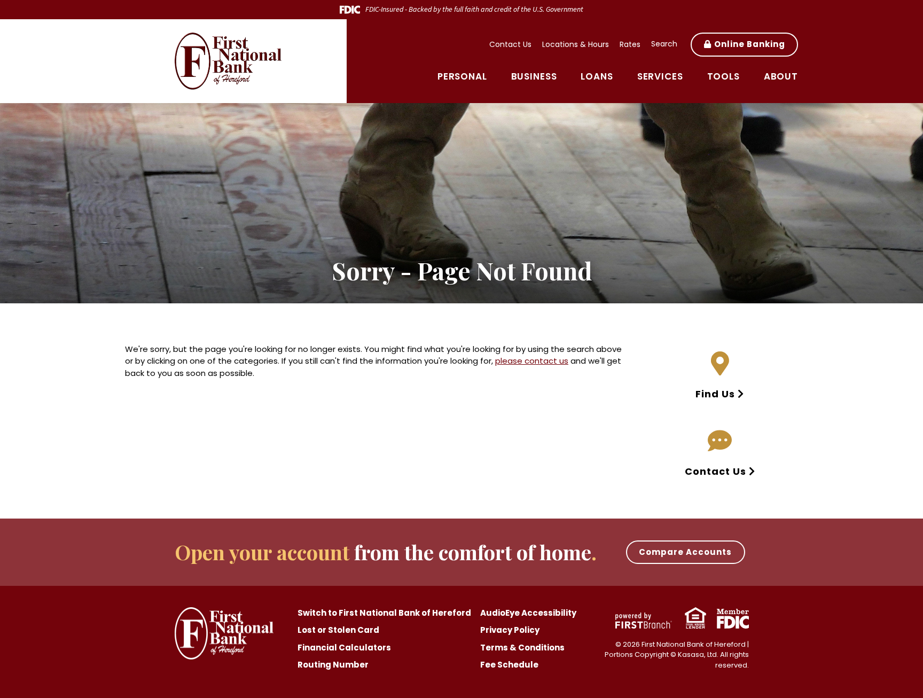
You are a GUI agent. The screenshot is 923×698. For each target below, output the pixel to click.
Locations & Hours (575, 44)
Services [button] (660, 76)
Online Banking (749, 44)
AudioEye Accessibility (528, 612)
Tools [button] (723, 76)
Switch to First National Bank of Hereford (384, 612)
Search (664, 43)
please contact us (531, 360)
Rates (630, 44)
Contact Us (510, 44)
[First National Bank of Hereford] (228, 60)
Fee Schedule (509, 664)
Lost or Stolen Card (338, 630)
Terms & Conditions (522, 647)
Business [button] (534, 76)
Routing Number (333, 664)
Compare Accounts (685, 552)
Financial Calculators (344, 647)
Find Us (715, 394)
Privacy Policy (509, 630)
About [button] (781, 76)
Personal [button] (462, 76)
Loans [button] (597, 76)
